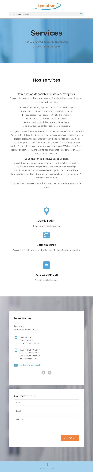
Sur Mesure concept (46, 468)
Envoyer (70, 438)
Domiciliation (46, 220)
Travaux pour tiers (46, 274)
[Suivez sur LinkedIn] (49, 373)
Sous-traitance (46, 244)
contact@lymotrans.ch (30, 365)
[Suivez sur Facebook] (43, 373)
